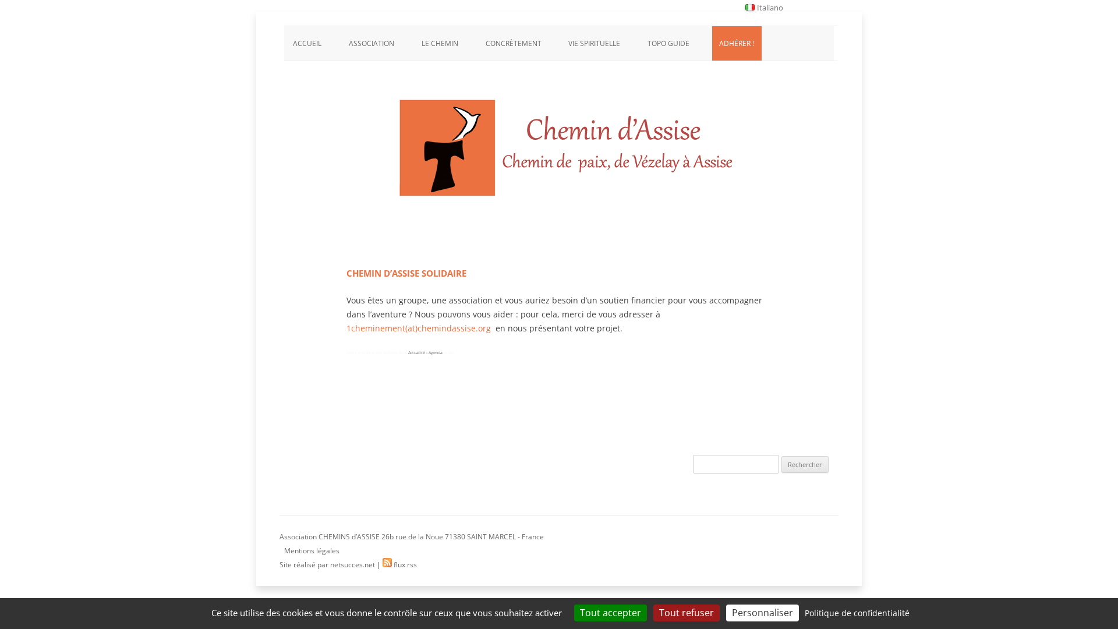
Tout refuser (686, 612)
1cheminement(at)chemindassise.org (418, 328)
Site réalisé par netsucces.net (327, 565)
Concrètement (514, 43)
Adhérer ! (736, 43)
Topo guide (668, 43)
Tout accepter (610, 612)
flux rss (404, 565)
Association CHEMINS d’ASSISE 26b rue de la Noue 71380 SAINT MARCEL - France (412, 537)
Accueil (307, 43)
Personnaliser (762, 612)
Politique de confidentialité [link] (857, 613)
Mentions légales (311, 551)
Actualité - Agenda (425, 352)
